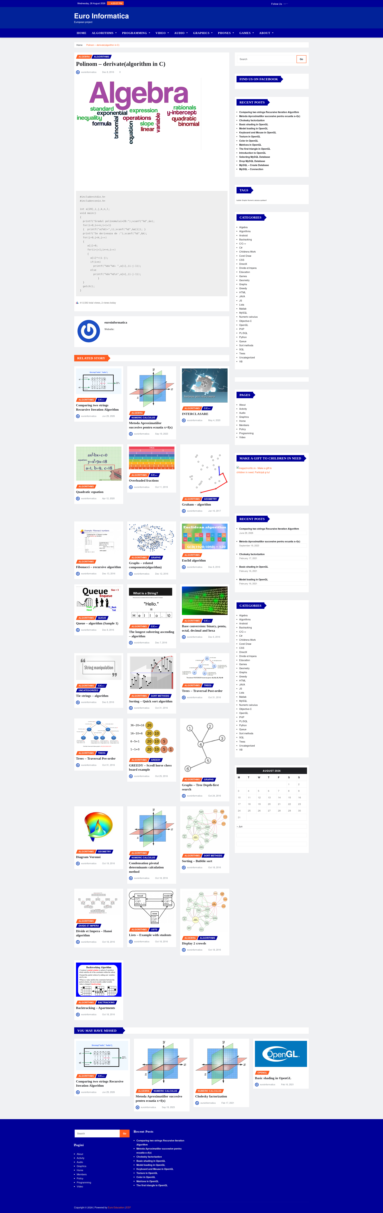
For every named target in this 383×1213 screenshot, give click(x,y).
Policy (242, 429)
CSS (241, 260)
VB (241, 361)
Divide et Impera (248, 268)
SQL (241, 349)
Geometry (244, 280)
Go (301, 59)
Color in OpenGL (248, 140)
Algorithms (103, 33)
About (265, 33)
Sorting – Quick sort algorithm (150, 701)
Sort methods (246, 345)
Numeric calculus (254, 200)
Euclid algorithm (194, 560)
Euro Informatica (101, 16)
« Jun (240, 826)
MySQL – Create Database (254, 165)
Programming (135, 33)
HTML (242, 292)
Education (244, 272)
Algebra (243, 227)
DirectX (243, 264)
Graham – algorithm (196, 504)
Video (161, 33)
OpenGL (243, 325)
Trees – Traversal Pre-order (96, 758)
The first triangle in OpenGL (254, 148)
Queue (242, 341)
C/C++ (242, 243)
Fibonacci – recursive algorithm (98, 567)
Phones (225, 33)
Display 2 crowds (194, 943)
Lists (241, 304)
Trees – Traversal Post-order (202, 691)
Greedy (243, 288)
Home (81, 33)
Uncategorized (247, 357)
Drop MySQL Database (252, 161)
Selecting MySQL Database (254, 157)
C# (240, 247)
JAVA (242, 296)
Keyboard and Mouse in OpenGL (257, 132)
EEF (128, 1207)
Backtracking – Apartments (95, 1008)
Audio (180, 33)
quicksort (263, 200)
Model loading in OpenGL (253, 128)
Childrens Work (247, 251)
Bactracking (245, 239)
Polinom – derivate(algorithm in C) (102, 44)
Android (243, 235)
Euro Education (116, 1207)
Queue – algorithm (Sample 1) (97, 623)
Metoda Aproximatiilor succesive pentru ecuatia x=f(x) (269, 116)
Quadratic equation (89, 492)
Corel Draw (245, 255)
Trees (242, 353)
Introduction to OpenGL (252, 152)
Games (245, 33)
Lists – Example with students (150, 935)
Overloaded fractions (144, 480)
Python (243, 337)
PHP (241, 329)
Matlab (242, 308)
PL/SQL (243, 333)
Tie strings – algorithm (92, 696)
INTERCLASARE (195, 414)
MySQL (243, 312)
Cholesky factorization (252, 120)
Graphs (244, 200)
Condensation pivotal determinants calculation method (146, 867)
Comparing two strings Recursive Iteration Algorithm (269, 112)
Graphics (202, 33)
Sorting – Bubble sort (197, 861)
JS (240, 300)
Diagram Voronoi (88, 857)
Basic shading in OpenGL (253, 124)
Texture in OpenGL (249, 136)
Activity (243, 408)
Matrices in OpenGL (250, 144)
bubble (239, 200)
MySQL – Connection (251, 169)
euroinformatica (88, 72)
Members (244, 425)
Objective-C (245, 321)
